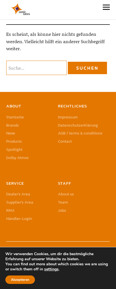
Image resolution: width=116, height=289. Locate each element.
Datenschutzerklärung (78, 125)
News (10, 133)
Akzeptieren (20, 279)
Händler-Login (19, 219)
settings (51, 269)
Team (63, 202)
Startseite (15, 117)
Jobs (62, 210)
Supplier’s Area (19, 202)
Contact (65, 141)
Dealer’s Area (18, 194)
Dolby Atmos (17, 158)
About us (66, 194)
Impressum (68, 117)
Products (14, 141)
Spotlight (14, 150)
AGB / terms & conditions (80, 133)
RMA (10, 210)
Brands (12, 125)
